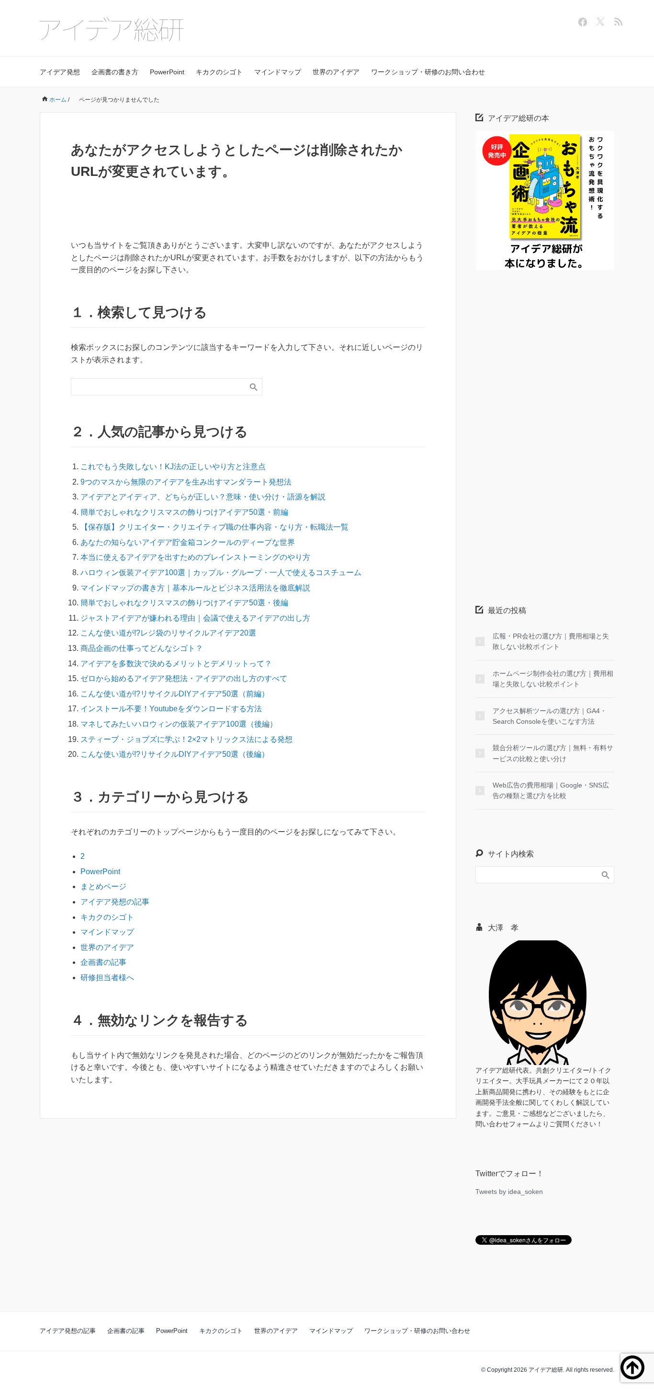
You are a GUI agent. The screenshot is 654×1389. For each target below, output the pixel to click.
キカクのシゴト (219, 72)
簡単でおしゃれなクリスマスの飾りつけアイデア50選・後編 (184, 603)
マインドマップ (277, 72)
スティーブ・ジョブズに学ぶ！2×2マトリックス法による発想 (186, 739)
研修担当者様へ (107, 977)
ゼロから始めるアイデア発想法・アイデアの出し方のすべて (183, 678)
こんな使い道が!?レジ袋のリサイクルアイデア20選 (168, 633)
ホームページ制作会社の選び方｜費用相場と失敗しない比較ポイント (553, 679)
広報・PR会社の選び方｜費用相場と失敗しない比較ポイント (551, 641)
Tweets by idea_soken (509, 1191)
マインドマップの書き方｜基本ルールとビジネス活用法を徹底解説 (195, 588)
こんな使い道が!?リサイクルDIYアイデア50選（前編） (174, 694)
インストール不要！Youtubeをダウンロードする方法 (171, 709)
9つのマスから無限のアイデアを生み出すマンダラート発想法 (186, 482)
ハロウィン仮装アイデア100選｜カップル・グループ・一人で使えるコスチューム (220, 572)
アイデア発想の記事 (114, 902)
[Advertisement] (547, 419)
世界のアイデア (336, 72)
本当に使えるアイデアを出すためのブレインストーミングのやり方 (195, 557)
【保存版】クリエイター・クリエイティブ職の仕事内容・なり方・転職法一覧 (214, 527)
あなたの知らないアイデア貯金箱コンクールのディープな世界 (187, 542)
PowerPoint (167, 72)
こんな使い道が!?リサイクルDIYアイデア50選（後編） (174, 754)
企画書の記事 (103, 962)
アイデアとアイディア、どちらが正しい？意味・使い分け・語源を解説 (203, 497)
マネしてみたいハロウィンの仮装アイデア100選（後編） (178, 724)
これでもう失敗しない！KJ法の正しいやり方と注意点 (173, 467)
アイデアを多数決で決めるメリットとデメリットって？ (176, 664)
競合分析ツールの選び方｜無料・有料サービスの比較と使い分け (553, 753)
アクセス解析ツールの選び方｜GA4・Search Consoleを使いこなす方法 (550, 716)
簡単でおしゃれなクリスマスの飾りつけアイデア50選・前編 (184, 512)
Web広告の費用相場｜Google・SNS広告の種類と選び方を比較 (551, 790)
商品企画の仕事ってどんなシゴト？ (141, 648)
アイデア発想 (60, 72)
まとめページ (103, 886)
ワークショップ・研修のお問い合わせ (428, 72)
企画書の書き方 (114, 72)
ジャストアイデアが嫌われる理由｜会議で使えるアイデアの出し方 (195, 618)
